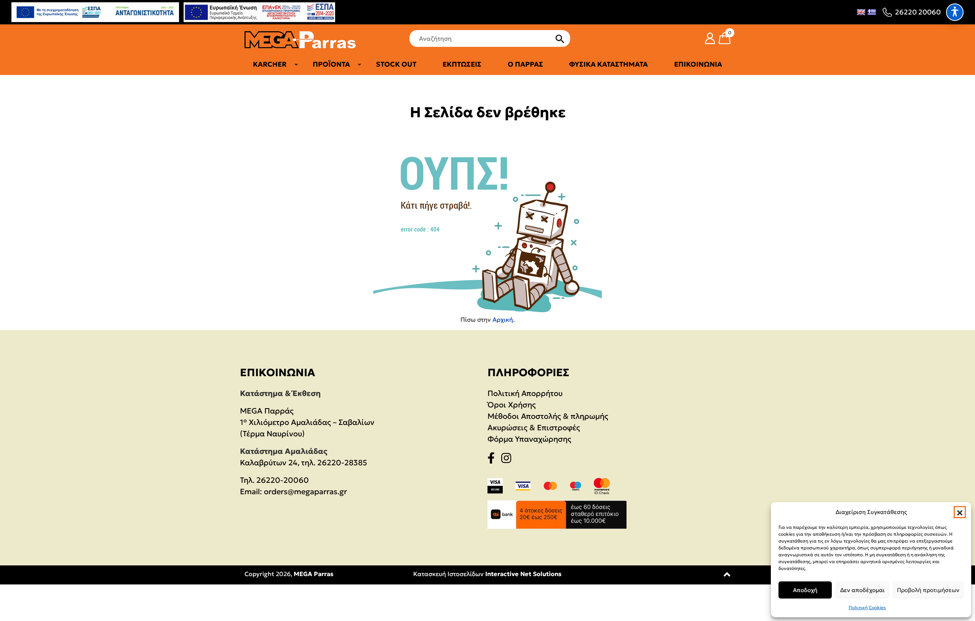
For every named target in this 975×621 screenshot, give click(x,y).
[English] (861, 12)
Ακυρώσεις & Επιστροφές (534, 428)
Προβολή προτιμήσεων (928, 590)
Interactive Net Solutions (523, 574)
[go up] (727, 576)
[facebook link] (493, 460)
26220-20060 (282, 480)
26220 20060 (918, 12)
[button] (960, 512)
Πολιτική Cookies (867, 607)
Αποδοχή (805, 590)
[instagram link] (508, 460)
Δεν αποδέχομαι (862, 590)
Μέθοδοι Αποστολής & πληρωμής (548, 416)
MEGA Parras (313, 574)
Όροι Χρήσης (512, 405)
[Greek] (871, 12)
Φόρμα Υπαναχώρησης (529, 439)
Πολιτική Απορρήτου (525, 393)
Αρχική (502, 319)
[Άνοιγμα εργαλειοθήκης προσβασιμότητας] (955, 12)
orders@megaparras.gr (305, 491)
